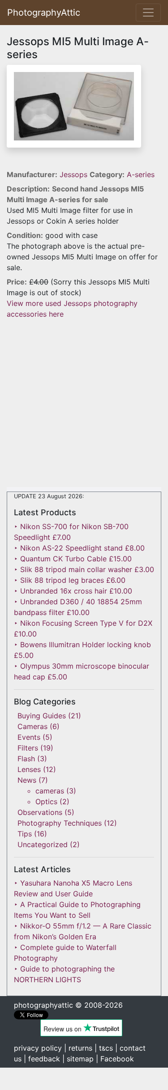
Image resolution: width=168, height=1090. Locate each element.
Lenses (29, 769)
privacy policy (38, 1047)
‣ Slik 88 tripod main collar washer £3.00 (84, 569)
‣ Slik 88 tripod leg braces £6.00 (69, 580)
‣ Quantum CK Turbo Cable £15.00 (73, 558)
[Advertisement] (84, 403)
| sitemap (78, 1058)
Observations (39, 812)
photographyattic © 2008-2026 (68, 1005)
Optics (46, 801)
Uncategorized (42, 844)
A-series (141, 174)
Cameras (32, 726)
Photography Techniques (59, 823)
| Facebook (115, 1058)
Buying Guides (41, 715)
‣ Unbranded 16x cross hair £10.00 (73, 590)
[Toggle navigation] (148, 12)
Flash (26, 758)
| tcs (104, 1047)
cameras (49, 790)
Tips (24, 833)
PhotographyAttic (43, 12)
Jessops (75, 174)
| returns (78, 1047)
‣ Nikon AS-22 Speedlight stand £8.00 (79, 547)
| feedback (42, 1058)
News (26, 780)
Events (28, 737)
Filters (27, 747)
